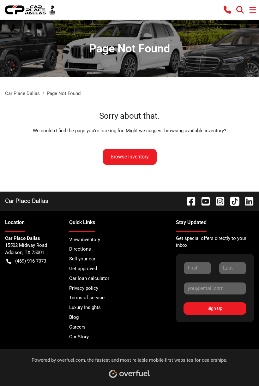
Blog (74, 317)
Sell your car (82, 259)
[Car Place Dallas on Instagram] (217, 201)
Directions (80, 249)
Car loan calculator (89, 278)
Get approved (83, 268)
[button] (227, 9)
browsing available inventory (194, 131)
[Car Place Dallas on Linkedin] (246, 201)
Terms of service (87, 297)
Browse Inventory (130, 157)
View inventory (84, 239)
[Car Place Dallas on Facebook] (188, 201)
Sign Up (215, 308)
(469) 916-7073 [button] (30, 261)
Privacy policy (83, 288)
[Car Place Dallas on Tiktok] (232, 201)
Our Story (79, 337)
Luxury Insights (85, 307)
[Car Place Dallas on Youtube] (203, 201)
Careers (77, 327)
